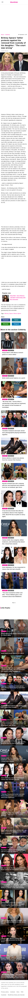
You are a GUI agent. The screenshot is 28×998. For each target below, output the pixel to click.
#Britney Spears (8, 313)
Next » (14, 602)
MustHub (14, 2)
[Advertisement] (14, 18)
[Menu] (2, 2)
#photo (19, 313)
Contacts (12, 991)
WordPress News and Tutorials (16, 994)
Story (18, 991)
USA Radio (5, 608)
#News (15, 313)
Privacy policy (5, 991)
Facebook (5, 320)
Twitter (16, 320)
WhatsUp (5, 324)
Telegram (16, 324)
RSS (22, 991)
